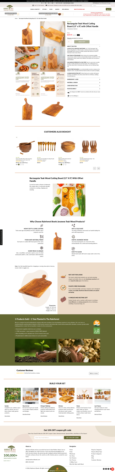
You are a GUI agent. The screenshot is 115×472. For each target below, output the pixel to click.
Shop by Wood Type (96, 451)
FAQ (92, 458)
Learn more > (7, 460)
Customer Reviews (96, 460)
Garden (57, 9)
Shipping (69, 38)
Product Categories (96, 454)
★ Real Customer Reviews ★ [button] (1, 237)
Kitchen (44, 9)
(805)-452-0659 (30, 462)
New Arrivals (65, 9)
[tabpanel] (27, 33)
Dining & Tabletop (35, 9)
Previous (94, 168)
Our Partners (72, 458)
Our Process (72, 460)
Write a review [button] (94, 373)
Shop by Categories (96, 449)
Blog (92, 456)
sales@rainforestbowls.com (33, 459)
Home (50, 9)
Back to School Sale (79, 9)
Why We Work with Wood (76, 464)
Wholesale (72, 454)
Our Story (72, 456)
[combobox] (100, 6)
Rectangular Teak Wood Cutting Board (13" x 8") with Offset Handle (32, 18)
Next (98, 168)
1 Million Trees (73, 462)
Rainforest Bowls (34, 468)
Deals (70, 451)
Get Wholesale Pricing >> (103, 3)
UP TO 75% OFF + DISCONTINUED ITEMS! (65, 3)
